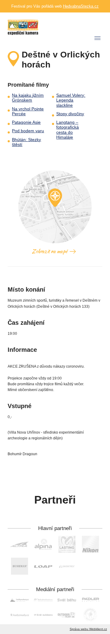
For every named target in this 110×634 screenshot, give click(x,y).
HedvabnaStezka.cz (81, 6)
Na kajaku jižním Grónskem (28, 97)
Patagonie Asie (26, 122)
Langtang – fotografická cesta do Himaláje (67, 130)
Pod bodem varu (28, 131)
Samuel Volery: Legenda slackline (70, 100)
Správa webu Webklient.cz (88, 629)
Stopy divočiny (70, 114)
